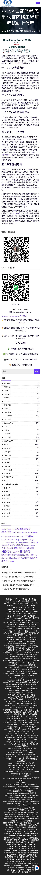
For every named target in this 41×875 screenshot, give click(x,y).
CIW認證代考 (32, 624)
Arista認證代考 (34, 786)
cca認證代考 (33, 626)
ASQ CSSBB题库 (11, 701)
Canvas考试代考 (33, 812)
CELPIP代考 (4, 529)
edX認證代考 (9, 759)
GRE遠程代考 (20, 536)
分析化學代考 (21, 870)
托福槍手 (13, 555)
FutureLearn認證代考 (21, 757)
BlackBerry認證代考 (14, 769)
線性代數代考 (10, 859)
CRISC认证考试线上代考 (29, 718)
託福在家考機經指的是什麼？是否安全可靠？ (18, 585)
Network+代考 (26, 729)
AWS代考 (32, 609)
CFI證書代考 (22, 624)
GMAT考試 (7, 437)
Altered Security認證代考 (15, 656)
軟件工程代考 (21, 827)
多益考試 (7, 488)
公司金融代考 (11, 835)
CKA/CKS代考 (13, 607)
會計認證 (7, 495)
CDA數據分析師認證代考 (15, 697)
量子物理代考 (20, 868)
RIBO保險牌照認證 (22, 646)
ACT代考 (34, 601)
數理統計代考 (20, 859)
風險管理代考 (33, 838)
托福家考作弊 (6, 555)
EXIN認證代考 (31, 671)
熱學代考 (11, 868)
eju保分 (6, 430)
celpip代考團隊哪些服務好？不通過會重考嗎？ (18, 577)
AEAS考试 (7, 390)
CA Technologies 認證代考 (27, 765)
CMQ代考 (9, 742)
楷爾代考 (16, 611)
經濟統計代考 (31, 855)
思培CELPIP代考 (31, 648)
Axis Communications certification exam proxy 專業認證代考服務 (21, 779)
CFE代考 (9, 727)
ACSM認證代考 (15, 799)
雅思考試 (7, 517)
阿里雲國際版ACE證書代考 (12, 652)
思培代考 (5, 548)
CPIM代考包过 (8, 729)
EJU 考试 (7, 426)
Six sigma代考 (29, 620)
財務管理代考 (10, 842)
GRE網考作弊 (6, 536)
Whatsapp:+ (5, 316)
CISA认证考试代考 (30, 716)
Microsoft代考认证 (30, 742)
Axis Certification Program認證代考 (15, 818)
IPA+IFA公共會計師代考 (10, 622)
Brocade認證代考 (14, 767)
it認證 (6, 444)
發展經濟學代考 (12, 855)
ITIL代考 (32, 605)
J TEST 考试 (8, 448)
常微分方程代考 (32, 859)
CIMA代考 (20, 620)
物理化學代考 (31, 870)
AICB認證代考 (8, 812)
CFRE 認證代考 (21, 761)
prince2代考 (34, 611)
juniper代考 (33, 631)
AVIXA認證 (21, 754)
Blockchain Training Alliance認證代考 (21, 678)
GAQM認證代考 (31, 680)
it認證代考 (10, 616)
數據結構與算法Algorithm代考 (12, 823)
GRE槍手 (27, 532)
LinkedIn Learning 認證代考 (16, 752)
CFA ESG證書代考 (33, 699)
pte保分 (16, 542)
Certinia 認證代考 (12, 765)
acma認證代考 (21, 637)
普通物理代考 (8, 865)
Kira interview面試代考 (21, 654)
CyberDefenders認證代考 (13, 658)
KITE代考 (9, 654)
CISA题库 (35, 705)
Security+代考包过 (13, 733)
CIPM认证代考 (32, 737)
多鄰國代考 (19, 545)
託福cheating (34, 555)
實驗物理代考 (16, 872)
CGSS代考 (36, 729)
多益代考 (34, 543)
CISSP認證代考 (32, 639)
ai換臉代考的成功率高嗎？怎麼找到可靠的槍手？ (19, 581)
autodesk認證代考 (11, 626)
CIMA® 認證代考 (31, 759)
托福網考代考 (20, 555)
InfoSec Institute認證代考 (27, 665)
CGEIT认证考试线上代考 (14, 716)
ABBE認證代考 (10, 754)
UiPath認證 (31, 643)
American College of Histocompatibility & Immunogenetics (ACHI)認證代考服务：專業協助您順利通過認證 (21, 796)
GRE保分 (21, 532)
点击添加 (23, 316)
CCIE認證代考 (20, 639)
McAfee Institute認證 (27, 675)
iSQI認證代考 (27, 750)
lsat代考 (20, 603)
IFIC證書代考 (26, 652)
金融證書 (7, 513)
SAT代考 (6, 603)
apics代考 (25, 631)
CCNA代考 (20, 641)
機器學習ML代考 (32, 829)
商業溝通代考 (11, 844)
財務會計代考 (21, 835)
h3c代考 (17, 605)
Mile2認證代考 (15, 669)
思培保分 (22, 548)
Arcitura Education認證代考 (21, 806)
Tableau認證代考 (10, 737)
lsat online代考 (6, 540)
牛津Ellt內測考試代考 (14, 695)
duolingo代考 (11, 529)
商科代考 (17, 840)
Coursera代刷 (9, 735)
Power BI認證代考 (32, 735)
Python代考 (7, 833)
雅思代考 (25, 558)
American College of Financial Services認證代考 (21, 793)
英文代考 (7, 506)
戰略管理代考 (32, 842)
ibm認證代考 (28, 629)
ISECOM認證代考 (8, 682)
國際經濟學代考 (33, 853)
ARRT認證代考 (8, 804)
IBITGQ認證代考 (33, 673)
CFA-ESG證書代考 (9, 699)
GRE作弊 (15, 532)
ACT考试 (7, 387)
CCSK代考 (8, 611)
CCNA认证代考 (33, 720)
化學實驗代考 (26, 872)
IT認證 (29, 536)
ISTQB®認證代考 (16, 750)
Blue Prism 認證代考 (27, 767)
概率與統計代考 (10, 829)
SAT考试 (7, 462)
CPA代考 (36, 629)
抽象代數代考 (9, 863)
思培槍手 (31, 548)
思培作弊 (14, 548)
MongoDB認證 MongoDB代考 (17, 643)
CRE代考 (12, 731)
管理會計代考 (31, 835)
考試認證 (7, 502)
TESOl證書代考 (25, 622)
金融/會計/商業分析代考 (30, 833)
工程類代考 (31, 844)
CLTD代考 (24, 733)
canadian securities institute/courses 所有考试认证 (21, 748)
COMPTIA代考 (21, 614)
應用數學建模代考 (20, 863)
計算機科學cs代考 (33, 818)
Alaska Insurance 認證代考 (21, 776)
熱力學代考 (31, 846)
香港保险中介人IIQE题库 (11, 710)
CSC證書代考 (34, 646)
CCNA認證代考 (17, 63)
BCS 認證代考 (15, 774)
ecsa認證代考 (32, 637)
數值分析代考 (31, 861)
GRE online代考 (22, 529)
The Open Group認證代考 (14, 684)
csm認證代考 (18, 629)
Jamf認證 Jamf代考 (14, 690)
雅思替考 (12, 561)
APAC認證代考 (34, 757)
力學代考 (27, 865)
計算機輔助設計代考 (10, 850)
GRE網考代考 (33, 532)
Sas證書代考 (35, 622)
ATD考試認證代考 (20, 812)
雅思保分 (5, 561)
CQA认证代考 (18, 727)
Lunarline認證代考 (14, 675)
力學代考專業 (22, 846)
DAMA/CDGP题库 (28, 707)
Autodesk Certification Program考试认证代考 (17, 816)
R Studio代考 (17, 833)
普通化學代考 (18, 865)
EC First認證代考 (31, 686)
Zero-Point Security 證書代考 (15, 686)
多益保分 (11, 545)
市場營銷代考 (34, 840)
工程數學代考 (11, 846)
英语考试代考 (34, 744)
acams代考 (9, 631)
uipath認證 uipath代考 (21, 633)
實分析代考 (10, 861)
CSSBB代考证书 (31, 725)
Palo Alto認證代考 (14, 693)
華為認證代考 (21, 699)
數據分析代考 (21, 829)
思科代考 (10, 605)
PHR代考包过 (18, 742)
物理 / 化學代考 (33, 863)
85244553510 (14, 316)
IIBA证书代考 (11, 614)
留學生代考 (31, 616)
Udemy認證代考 (31, 754)
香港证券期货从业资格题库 (12, 712)
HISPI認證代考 (22, 673)
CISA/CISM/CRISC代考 (26, 607)
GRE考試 (13, 536)
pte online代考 (4, 542)
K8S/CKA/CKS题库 (15, 707)
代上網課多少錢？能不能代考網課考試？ (17, 589)
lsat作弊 (22, 540)
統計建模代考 (31, 831)
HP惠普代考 (32, 614)
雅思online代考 (14, 558)
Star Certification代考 (30, 684)
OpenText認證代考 (28, 690)
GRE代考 (6, 532)
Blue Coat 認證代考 (28, 769)
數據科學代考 (32, 827)
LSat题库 (6, 722)
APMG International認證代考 (16, 671)
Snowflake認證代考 (10, 744)
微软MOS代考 (23, 609)
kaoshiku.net (20, 323)
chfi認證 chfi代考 (31, 641)
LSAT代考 (7, 455)
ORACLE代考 (17, 618)
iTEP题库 (13, 722)
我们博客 (36, 618)
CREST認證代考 (13, 665)
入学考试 (7, 473)
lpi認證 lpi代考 (7, 633)
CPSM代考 (30, 731)
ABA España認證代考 (21, 746)
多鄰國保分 (33, 545)
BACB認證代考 (26, 774)
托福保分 (25, 551)
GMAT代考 (25, 601)
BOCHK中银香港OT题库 (13, 714)
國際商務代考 (22, 844)
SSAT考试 (7, 466)
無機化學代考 (11, 870)
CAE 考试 (7, 405)
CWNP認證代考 (9, 688)
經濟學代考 (22, 850)
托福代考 (6, 551)
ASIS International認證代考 (29, 667)
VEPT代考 (36, 652)
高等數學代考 (24, 857)
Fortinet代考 (27, 618)
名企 (5, 481)
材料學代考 (31, 848)
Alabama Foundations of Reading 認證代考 (21, 763)
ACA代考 (12, 620)
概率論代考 (33, 857)
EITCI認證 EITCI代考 (10, 661)
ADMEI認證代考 (32, 814)
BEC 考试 (7, 401)
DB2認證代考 (11, 637)
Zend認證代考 (10, 639)
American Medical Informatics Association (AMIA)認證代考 (21, 801)
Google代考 (33, 654)
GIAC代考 (17, 631)
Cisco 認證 (7, 419)
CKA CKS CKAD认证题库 (15, 703)
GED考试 (7, 434)
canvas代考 (7, 412)
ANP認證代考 (31, 752)
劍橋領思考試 (8, 477)
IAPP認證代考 (13, 663)
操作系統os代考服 (11, 825)
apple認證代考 (22, 626)
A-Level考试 (8, 383)
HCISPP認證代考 (30, 656)
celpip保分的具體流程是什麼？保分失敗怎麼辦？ (19, 573)
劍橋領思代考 (12, 650)
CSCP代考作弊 (21, 737)
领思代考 (17, 804)
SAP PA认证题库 (30, 703)
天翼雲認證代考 (30, 697)
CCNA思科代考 (7, 155)
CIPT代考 (17, 729)
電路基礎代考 (11, 848)
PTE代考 (7, 459)
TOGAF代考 (24, 611)
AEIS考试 (7, 394)
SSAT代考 (35, 603)
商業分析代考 (8, 840)
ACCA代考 (16, 601)
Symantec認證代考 (27, 693)
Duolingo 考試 (8, 423)
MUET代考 (33, 740)
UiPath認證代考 (9, 646)
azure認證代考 (7, 629)
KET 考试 (7, 452)
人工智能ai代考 (11, 827)
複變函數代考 (20, 861)
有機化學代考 (30, 868)
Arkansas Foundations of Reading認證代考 (21, 808)
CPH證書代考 (20, 648)
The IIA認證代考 (34, 682)
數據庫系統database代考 (31, 823)
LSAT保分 (29, 540)
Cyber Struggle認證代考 (12, 667)
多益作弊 (4, 545)
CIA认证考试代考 (11, 725)
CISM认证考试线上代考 (12, 718)
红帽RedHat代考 (12, 609)
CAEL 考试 (7, 408)
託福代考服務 (5, 558)
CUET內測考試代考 (29, 695)
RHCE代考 (24, 605)
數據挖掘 (10, 831)
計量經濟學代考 (21, 853)
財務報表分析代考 (22, 838)
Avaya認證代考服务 (9, 786)
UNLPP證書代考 (11, 624)
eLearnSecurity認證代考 (26, 663)
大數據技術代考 (20, 831)
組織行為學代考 (21, 842)
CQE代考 (22, 725)
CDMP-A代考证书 (30, 727)
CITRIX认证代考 (21, 616)
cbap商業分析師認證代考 (26, 650)
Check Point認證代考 (32, 688)
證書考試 (7, 509)
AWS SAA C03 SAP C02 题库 (27, 701)
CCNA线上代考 (19, 213)
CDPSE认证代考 (34, 722)
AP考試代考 (31, 810)
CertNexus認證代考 (10, 673)
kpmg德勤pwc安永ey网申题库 (30, 710)
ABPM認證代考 (28, 791)
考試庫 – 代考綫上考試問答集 (16, 810)
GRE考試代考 (8, 441)
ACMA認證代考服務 (15, 791)
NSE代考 (32, 733)
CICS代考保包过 (20, 735)
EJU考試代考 (21, 814)
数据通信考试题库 (10, 705)
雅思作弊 (33, 558)
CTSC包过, (24, 740)
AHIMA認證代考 (27, 799)
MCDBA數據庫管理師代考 (16, 635)
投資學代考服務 (9, 838)
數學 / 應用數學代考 (11, 857)
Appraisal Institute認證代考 (30, 804)
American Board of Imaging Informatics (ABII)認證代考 (21, 789)
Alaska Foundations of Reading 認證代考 (27, 771)
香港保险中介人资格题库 (31, 712)
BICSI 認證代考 (8, 771)
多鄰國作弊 (27, 545)
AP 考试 (6, 398)
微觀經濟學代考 (33, 850)
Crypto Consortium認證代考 (15, 680)
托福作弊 (15, 552)
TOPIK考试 (8, 470)
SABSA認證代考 (27, 669)
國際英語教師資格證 (11, 484)
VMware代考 (8, 618)
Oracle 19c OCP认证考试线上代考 (15, 720)
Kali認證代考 (20, 688)
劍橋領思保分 (27, 542)
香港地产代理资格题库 (30, 714)
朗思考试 (7, 499)
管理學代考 (25, 840)
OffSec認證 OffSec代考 (30, 658)
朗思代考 (28, 603)
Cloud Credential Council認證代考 (28, 661)
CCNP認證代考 (10, 641)
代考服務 (21, 542)
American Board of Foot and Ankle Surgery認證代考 (21, 784)
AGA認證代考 (19, 759)
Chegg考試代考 (10, 814)
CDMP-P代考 (21, 731)
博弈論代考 (22, 855)
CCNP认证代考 (22, 722)
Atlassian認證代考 (22, 786)
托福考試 (7, 491)
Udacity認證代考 (8, 757)
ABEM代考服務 (21, 782)
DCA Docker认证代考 (12, 740)
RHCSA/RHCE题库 (24, 705)
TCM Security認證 (21, 682)
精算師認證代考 (34, 633)
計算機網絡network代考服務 (28, 825)
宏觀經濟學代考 (9, 853)
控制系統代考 (22, 848)
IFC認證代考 (10, 648)
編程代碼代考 (27, 821)
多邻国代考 (32, 599)
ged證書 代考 (30, 635)
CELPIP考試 (8, 416)
